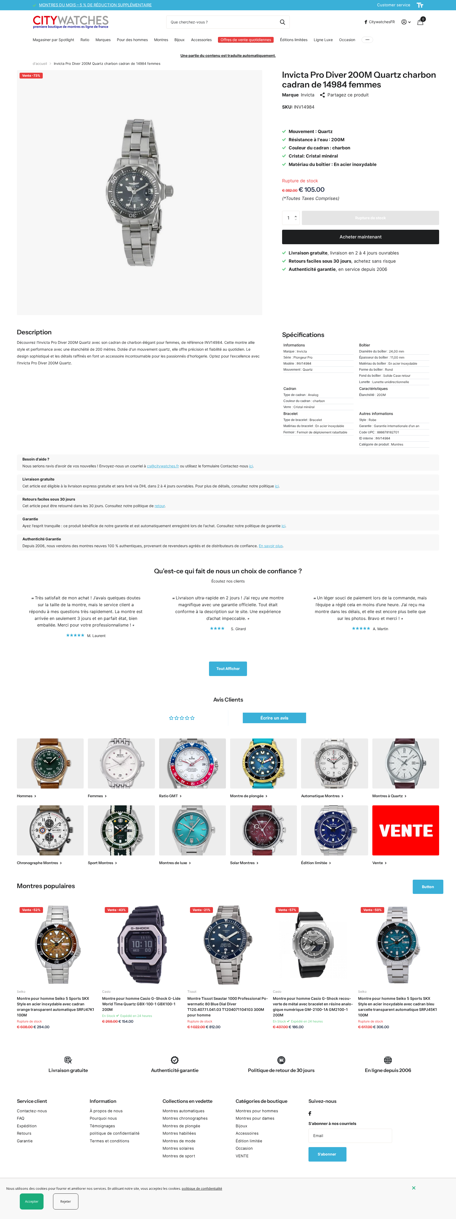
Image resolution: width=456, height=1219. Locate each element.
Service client (32, 1101)
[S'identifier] (406, 22)
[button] (296, 213)
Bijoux (179, 39)
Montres (161, 39)
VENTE (242, 1156)
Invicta (307, 94)
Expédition (27, 1126)
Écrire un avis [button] (274, 718)
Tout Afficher (228, 668)
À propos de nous (106, 1111)
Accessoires (247, 1133)
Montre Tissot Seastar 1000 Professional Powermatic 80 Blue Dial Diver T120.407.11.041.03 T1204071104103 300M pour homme (227, 1006)
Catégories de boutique (261, 1101)
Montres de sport (179, 1156)
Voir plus (367, 40)
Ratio (84, 39)
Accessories (201, 39)
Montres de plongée (181, 1126)
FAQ (20, 1118)
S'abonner (327, 1154)
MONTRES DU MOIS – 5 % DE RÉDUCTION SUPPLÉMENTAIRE (95, 5)
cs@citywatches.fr (163, 466)
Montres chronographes (185, 1118)
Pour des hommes (132, 39)
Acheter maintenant (361, 236)
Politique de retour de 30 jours (281, 1070)
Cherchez (282, 22)
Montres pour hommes (257, 1111)
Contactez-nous (32, 1111)
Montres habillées (179, 1133)
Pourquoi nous (103, 1118)
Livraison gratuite (68, 1070)
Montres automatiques (184, 1111)
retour (160, 505)
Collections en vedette (187, 1101)
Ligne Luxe (323, 39)
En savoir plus (271, 546)
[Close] (430, 1188)
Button (428, 886)
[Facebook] (309, 1114)
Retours (24, 1133)
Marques (103, 39)
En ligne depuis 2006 (388, 1070)
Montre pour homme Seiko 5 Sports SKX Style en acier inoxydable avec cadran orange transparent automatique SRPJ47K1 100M (55, 1006)
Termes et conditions (109, 1141)
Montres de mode (179, 1141)
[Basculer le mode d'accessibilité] (420, 5)
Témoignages (102, 1126)
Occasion (347, 39)
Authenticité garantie (174, 1070)
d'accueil (40, 63)
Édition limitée (249, 1141)
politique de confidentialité (115, 1133)
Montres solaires (178, 1148)
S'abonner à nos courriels (332, 1123)
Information (103, 1101)
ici (251, 466)
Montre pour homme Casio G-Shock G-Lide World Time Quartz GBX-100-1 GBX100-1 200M (141, 1004)
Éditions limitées (293, 39)
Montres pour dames (255, 1118)
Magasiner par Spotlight (53, 39)
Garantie (25, 1141)
